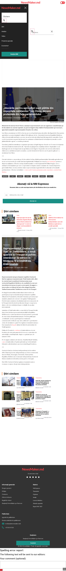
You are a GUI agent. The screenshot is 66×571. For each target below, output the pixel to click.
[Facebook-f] (27, 477)
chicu (27, 176)
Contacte (5, 494)
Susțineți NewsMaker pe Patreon (12, 503)
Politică (5, 104)
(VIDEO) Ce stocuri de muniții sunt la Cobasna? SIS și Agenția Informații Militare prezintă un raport (43, 396)
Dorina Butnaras (7, 118)
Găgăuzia (35, 494)
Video (49, 215)
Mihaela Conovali (21, 230)
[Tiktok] (36, 477)
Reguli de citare (7, 500)
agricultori (5, 176)
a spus (3, 342)
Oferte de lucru (6, 497)
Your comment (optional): (13, 558)
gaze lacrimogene (51, 161)
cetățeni (20, 176)
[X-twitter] (30, 477)
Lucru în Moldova (37, 500)
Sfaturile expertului (38, 503)
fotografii (14, 325)
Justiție (34, 497)
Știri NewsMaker (53, 228)
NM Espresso (36, 488)
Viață (18, 215)
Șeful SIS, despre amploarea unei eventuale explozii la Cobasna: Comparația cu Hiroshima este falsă (43, 382)
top (50, 176)
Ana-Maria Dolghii (8, 267)
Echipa (4, 491)
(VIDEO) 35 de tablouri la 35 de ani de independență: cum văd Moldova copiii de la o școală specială (55, 222)
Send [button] (1, 570)
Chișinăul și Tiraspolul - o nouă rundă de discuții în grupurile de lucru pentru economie (42, 413)
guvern (35, 176)
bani (13, 176)
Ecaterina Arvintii (20, 418)
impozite (43, 176)
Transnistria (6, 245)
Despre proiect (6, 488)
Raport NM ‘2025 (37, 506)
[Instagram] (33, 477)
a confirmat (17, 330)
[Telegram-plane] (38, 477)
